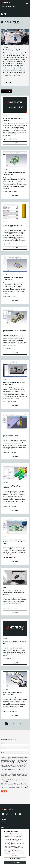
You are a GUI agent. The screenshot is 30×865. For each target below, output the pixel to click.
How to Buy (4, 824)
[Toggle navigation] (27, 3)
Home (2, 6)
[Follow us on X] (11, 814)
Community (8, 6)
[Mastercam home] (5, 2)
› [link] (23, 723)
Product (5, 222)
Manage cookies (14, 855)
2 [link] (9, 723)
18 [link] (20, 723)
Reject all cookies (15, 858)
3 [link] (13, 723)
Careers (3, 827)
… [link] (16, 723)
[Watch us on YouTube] (20, 814)
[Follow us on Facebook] (3, 814)
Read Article (9, 82)
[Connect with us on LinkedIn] (16, 814)
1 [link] (6, 723)
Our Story (3, 819)
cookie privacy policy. (20, 853)
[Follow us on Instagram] (7, 814)
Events (4, 115)
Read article (19, 143)
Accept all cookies (15, 862)
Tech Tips (5, 47)
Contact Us (4, 822)
